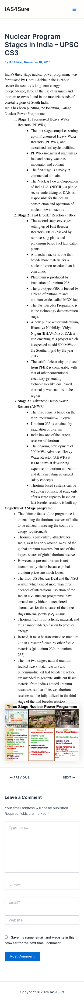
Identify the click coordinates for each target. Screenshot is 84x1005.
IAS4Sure (17, 9)
